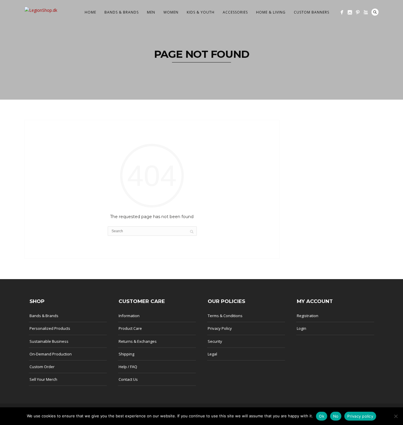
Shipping (126, 354)
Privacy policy (360, 416)
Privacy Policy (220, 328)
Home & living (271, 12)
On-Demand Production (51, 354)
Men (151, 12)
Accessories (235, 12)
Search (375, 12)
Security (215, 341)
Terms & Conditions (225, 315)
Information (129, 315)
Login (301, 328)
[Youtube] (365, 12)
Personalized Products (50, 328)
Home (90, 12)
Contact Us (128, 379)
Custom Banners (311, 12)
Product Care (130, 328)
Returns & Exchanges (138, 341)
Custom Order (42, 366)
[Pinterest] (357, 12)
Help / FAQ (128, 366)
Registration (307, 315)
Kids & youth (200, 12)
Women (170, 12)
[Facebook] (341, 12)
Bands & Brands (121, 12)
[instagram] (349, 12)
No (336, 416)
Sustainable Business (49, 341)
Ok (321, 416)
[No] (396, 416)
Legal (212, 354)
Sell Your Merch (43, 379)
